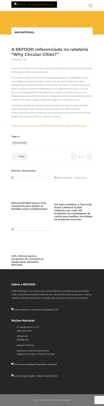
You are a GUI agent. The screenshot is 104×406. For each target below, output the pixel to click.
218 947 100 (22, 336)
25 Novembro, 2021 (19, 60)
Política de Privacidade (63, 400)
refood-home (19, 143)
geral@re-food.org (25, 345)
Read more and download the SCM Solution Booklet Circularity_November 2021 (48, 126)
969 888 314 (22, 339)
